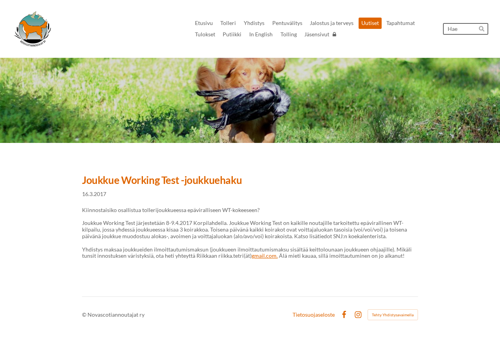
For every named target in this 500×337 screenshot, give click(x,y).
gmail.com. (265, 255)
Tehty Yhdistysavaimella (393, 314)
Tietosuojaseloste (314, 314)
